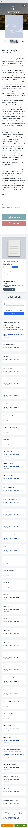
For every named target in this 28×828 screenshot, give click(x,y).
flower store (18, 207)
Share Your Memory (9, 289)
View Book (7, 267)
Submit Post (14, 313)
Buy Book (15, 267)
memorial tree (19, 205)
